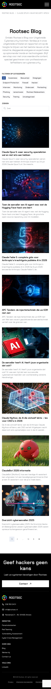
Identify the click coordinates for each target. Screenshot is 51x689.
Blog (3, 648)
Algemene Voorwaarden (24, 682)
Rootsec (15, 4)
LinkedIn (5, 667)
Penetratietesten (9, 625)
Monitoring (18, 87)
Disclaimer (39, 682)
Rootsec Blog (8, 13)
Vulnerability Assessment (12, 634)
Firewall (25, 83)
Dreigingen (37, 78)
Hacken (35, 83)
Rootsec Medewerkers (35, 92)
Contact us (6, 657)
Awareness (12, 78)
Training (16, 97)
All (4, 78)
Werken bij (6, 652)
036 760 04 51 (10, 604)
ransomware (18, 92)
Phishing (6, 92)
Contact (23, 583)
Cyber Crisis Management (12, 638)
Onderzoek (30, 87)
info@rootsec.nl (11, 609)
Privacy (10, 682)
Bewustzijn (25, 78)
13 (28, 539)
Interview (6, 87)
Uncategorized (28, 97)
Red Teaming (7, 629)
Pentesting (41, 87)
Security (6, 97)
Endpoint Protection (11, 83)
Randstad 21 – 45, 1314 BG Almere (18, 615)
